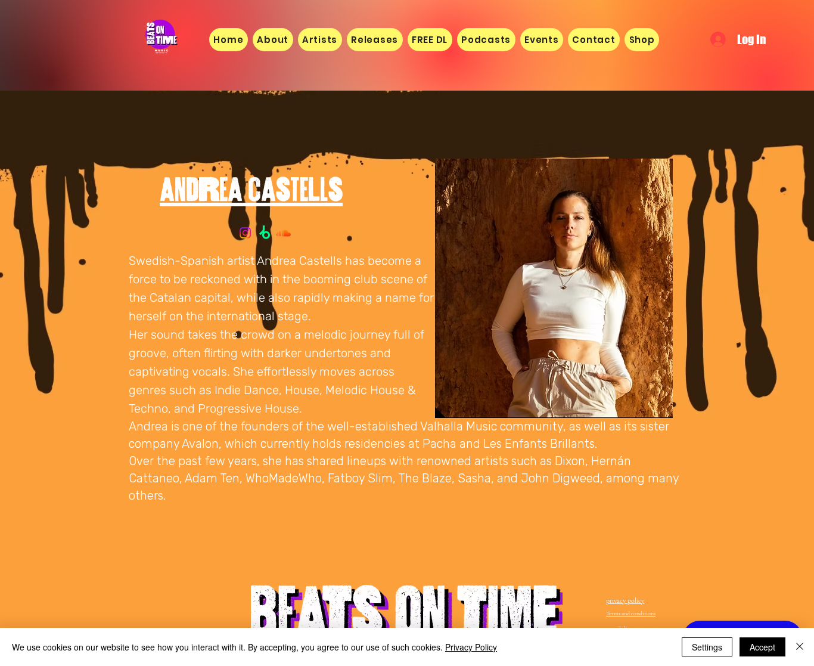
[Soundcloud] (283, 232)
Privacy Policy (471, 647)
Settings (707, 647)
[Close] (800, 646)
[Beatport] (264, 232)
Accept (762, 647)
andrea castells (251, 184)
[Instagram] (245, 232)
